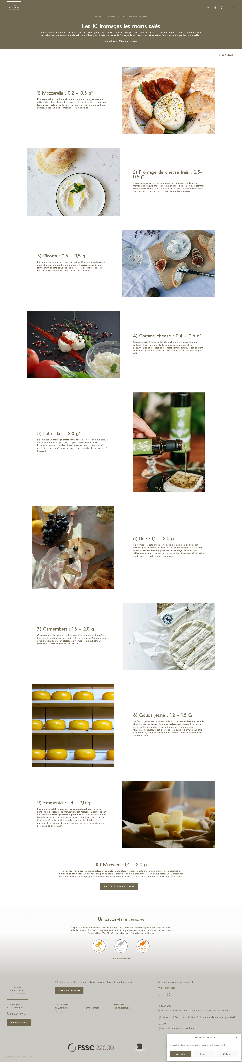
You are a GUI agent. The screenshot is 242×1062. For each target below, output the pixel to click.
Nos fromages (62, 1004)
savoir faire (119, 1004)
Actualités (111, 16)
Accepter (180, 1054)
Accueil (98, 16)
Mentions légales (13, 1056)
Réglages (227, 1054)
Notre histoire (91, 1008)
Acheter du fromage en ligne (119, 886)
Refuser (203, 1054)
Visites (58, 1012)
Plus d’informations (121, 959)
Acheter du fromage (69, 990)
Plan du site (27, 1056)
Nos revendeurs (121, 1008)
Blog (86, 1004)
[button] (236, 1037)
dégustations (61, 1008)
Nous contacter (19, 1022)
